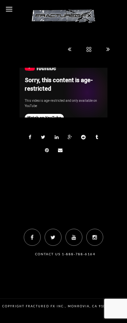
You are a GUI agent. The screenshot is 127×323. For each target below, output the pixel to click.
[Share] (29, 137)
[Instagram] (95, 237)
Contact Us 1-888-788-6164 (65, 254)
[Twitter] (53, 237)
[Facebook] (32, 237)
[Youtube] (74, 237)
